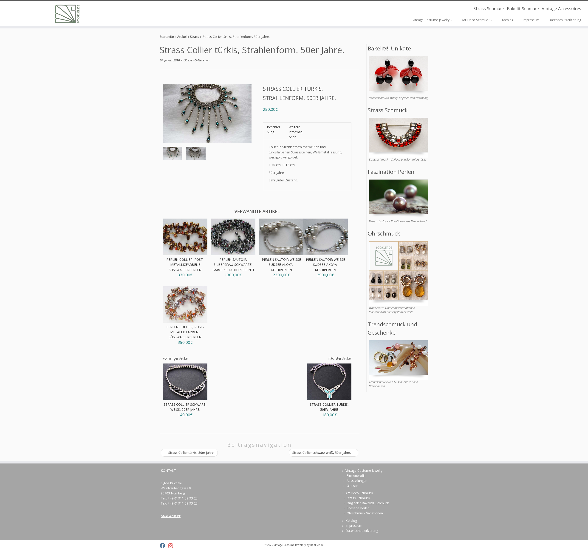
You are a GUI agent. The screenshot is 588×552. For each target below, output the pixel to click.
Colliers (199, 60)
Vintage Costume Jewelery (290, 544)
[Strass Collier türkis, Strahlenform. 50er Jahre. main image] (172, 154)
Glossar (352, 485)
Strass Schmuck (358, 498)
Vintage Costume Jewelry (431, 20)
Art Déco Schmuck (476, 20)
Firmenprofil (356, 475)
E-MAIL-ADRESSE (171, 516)
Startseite (167, 36)
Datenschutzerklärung (564, 20)
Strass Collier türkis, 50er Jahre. (189, 452)
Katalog (507, 20)
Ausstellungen (357, 480)
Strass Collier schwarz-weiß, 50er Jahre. (323, 452)
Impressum (531, 20)
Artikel (182, 36)
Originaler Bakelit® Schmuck (368, 503)
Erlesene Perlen (358, 508)
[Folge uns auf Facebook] (164, 545)
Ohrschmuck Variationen (365, 513)
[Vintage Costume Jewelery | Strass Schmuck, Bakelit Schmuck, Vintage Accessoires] (68, 13)
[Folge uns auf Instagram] (172, 545)
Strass (194, 36)
